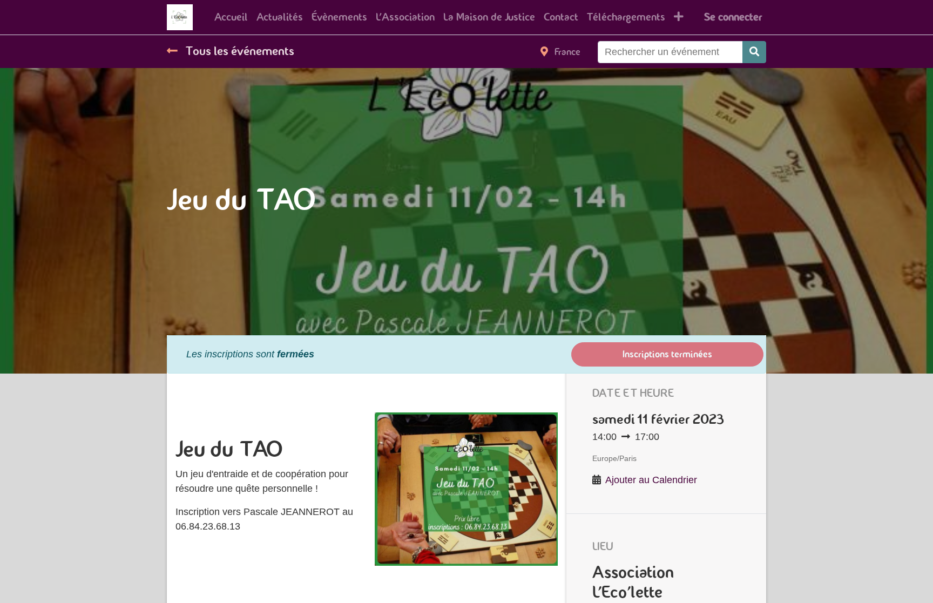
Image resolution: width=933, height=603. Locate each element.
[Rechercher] (754, 52)
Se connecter (733, 17)
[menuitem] (231, 17)
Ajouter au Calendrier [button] (651, 480)
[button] (679, 17)
